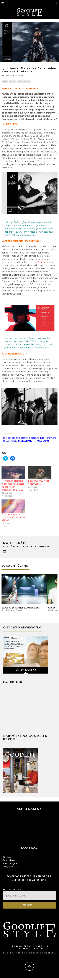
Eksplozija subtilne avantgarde (20, 608)
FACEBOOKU (42, 441)
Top (56, 975)
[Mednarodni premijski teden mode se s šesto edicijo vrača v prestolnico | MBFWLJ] (13, 472)
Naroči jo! (42, 946)
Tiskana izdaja (21, 946)
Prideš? (39, 948)
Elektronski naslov (12, 889)
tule (42, 438)
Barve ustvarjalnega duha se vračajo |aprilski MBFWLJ (13, 517)
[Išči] (57, 3)
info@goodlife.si (11, 866)
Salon (12, 82)
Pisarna (24, 948)
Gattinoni (41, 262)
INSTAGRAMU (25, 441)
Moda (5, 82)
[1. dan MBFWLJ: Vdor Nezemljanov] (39, 472)
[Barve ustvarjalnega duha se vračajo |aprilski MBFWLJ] (13, 506)
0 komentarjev (24, 82)
